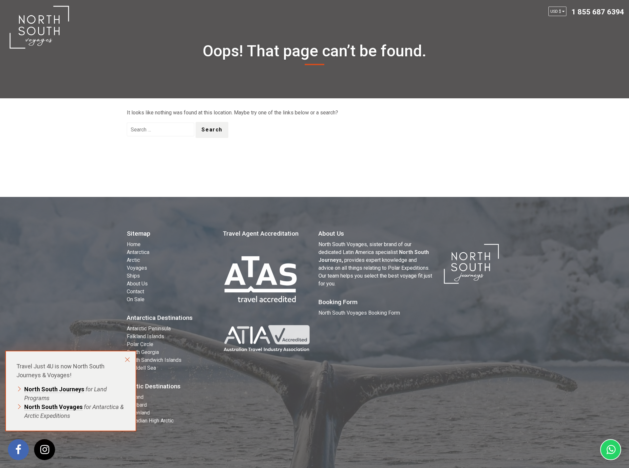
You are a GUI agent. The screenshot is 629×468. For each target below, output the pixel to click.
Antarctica (138, 252)
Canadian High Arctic (150, 421)
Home (134, 244)
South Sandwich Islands (154, 360)
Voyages (137, 268)
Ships (133, 276)
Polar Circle (140, 344)
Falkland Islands (145, 336)
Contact (135, 291)
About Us (137, 284)
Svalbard (137, 405)
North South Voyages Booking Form (359, 313)
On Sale (135, 299)
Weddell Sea (141, 368)
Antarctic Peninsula (149, 328)
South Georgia (143, 352)
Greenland (138, 413)
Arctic (133, 260)
